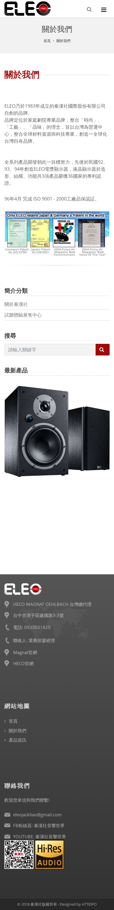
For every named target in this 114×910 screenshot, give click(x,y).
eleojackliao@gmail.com (37, 814)
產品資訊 (17, 740)
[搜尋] (90, 9)
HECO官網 (23, 663)
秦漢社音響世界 (49, 825)
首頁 (47, 40)
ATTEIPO (89, 904)
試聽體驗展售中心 (23, 315)
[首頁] (27, 9)
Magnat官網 (25, 652)
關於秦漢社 (16, 304)
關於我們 (63, 40)
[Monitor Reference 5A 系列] (57, 419)
